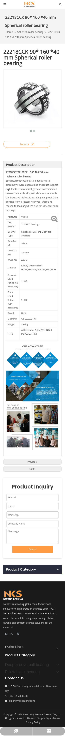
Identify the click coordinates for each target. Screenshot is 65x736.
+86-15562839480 (18, 695)
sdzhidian (55, 718)
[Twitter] (12, 634)
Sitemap (30, 718)
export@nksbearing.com (22, 700)
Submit (32, 549)
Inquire (24, 144)
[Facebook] (6, 634)
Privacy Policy (33, 722)
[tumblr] (18, 634)
